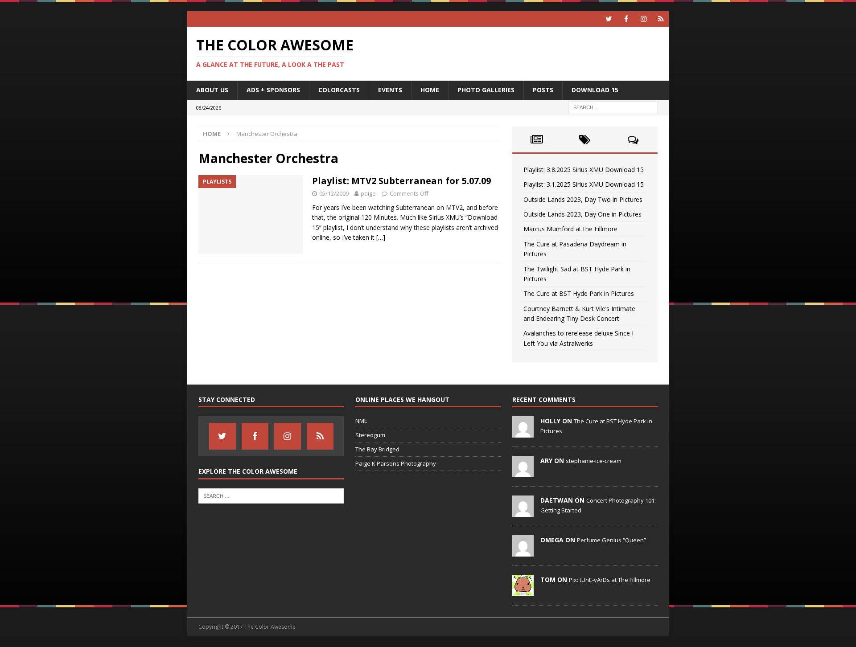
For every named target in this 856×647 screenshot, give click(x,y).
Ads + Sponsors (273, 90)
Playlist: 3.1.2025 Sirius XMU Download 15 (583, 184)
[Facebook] (626, 19)
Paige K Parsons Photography (395, 463)
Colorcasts (339, 90)
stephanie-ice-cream (593, 461)
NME (361, 421)
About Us (212, 90)
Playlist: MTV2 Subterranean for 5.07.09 (401, 181)
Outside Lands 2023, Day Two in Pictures (582, 199)
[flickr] (661, 19)
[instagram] (643, 19)
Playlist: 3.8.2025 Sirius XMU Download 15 (583, 169)
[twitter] (609, 19)
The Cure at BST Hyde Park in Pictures (578, 293)
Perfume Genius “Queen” (611, 540)
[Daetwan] (523, 512)
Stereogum (370, 435)
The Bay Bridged (377, 449)
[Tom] (523, 592)
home (429, 90)
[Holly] (523, 433)
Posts (543, 90)
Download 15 (595, 90)
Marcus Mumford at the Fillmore (570, 229)
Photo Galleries (485, 90)
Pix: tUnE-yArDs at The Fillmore (609, 580)
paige (368, 193)
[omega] (523, 552)
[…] (380, 237)
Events (390, 90)
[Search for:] (613, 106)
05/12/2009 (334, 193)
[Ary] (523, 473)
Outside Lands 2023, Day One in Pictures (582, 214)
